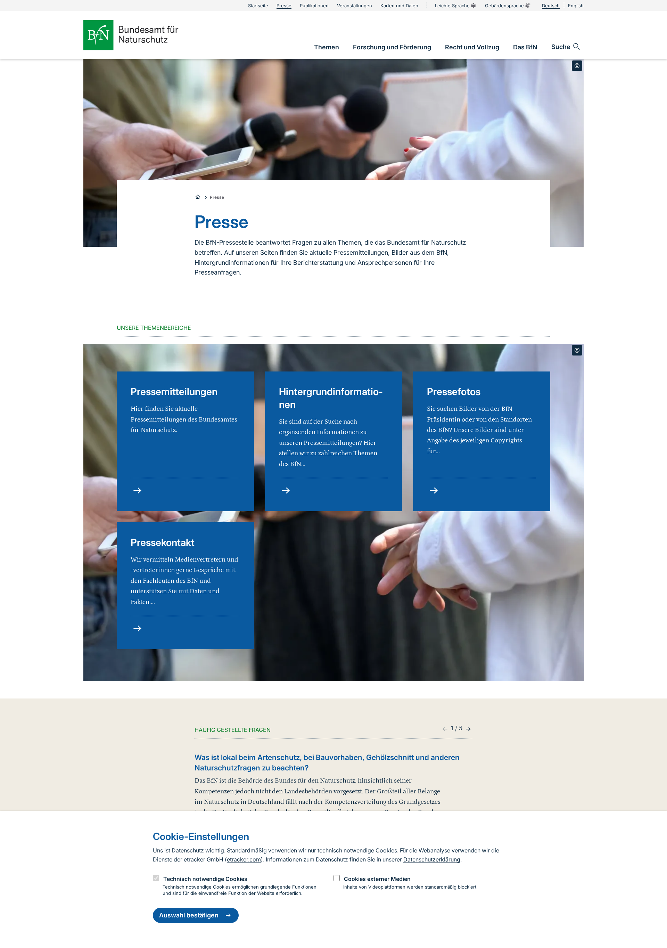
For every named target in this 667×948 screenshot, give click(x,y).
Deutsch (551, 5)
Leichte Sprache (452, 5)
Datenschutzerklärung (431, 859)
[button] (467, 729)
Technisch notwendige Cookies (205, 878)
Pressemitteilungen (174, 392)
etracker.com (244, 859)
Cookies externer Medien (377, 878)
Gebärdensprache (504, 5)
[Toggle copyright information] (577, 65)
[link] (326, 47)
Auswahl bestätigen (189, 915)
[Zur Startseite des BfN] (142, 35)
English (576, 5)
